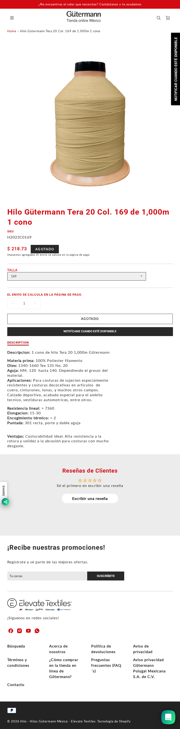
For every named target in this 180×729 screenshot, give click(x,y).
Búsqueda (16, 646)
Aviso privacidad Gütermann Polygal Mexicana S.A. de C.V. (149, 668)
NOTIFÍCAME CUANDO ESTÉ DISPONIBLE (90, 331)
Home (11, 31)
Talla (12, 270)
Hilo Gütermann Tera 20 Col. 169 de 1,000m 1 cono (60, 31)
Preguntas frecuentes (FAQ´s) (106, 665)
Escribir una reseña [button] (90, 498)
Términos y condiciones (18, 662)
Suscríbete (106, 576)
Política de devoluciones (103, 649)
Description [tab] (18, 342)
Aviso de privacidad (143, 649)
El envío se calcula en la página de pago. (44, 294)
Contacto (16, 684)
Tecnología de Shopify (114, 721)
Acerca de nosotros (58, 649)
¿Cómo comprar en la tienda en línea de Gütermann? (63, 668)
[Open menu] (12, 18)
